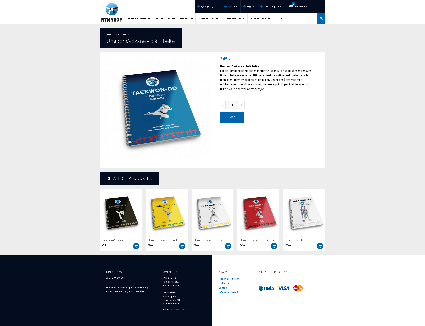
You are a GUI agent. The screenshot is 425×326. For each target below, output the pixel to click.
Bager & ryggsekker (139, 18)
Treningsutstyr (234, 18)
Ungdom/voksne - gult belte (167, 240)
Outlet (279, 18)
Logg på (250, 6)
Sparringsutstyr (208, 18)
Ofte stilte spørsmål (273, 6)
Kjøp (136, 246)
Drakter (171, 18)
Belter (159, 18)
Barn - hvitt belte (297, 240)
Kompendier (186, 18)
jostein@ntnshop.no (180, 309)
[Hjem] (112, 12)
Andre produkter (260, 18)
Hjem (108, 34)
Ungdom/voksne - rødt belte (259, 240)
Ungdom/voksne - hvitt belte (213, 240)
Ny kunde (233, 6)
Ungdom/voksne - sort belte (121, 240)
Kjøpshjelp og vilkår (209, 6)
